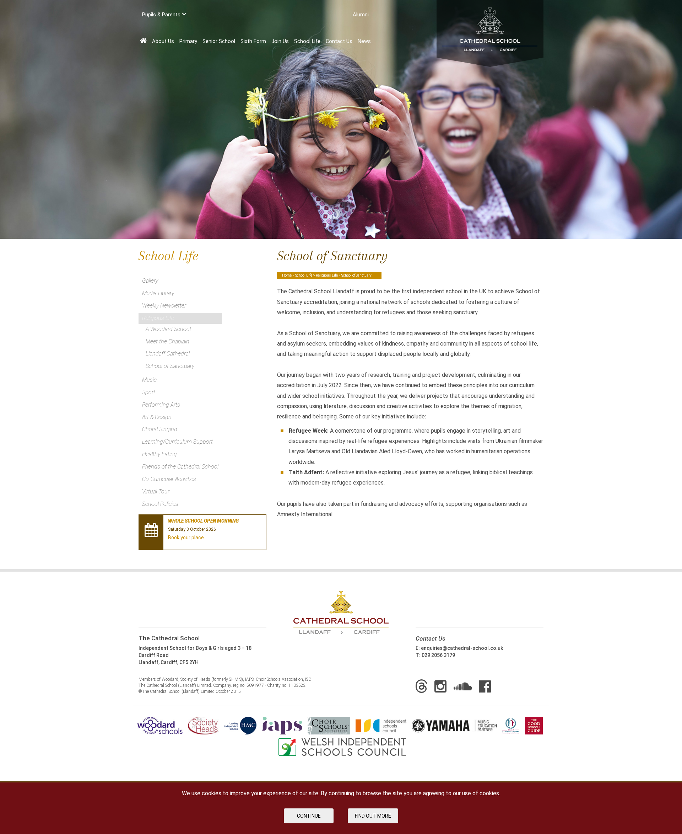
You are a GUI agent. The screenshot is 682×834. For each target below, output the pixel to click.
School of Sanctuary (170, 366)
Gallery (150, 280)
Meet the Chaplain (167, 341)
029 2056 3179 (438, 655)
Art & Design (157, 417)
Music (149, 379)
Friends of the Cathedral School (180, 466)
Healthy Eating (159, 454)
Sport (148, 392)
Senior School (218, 41)
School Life (307, 41)
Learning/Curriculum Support (177, 441)
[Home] (143, 41)
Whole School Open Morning (203, 521)
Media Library (158, 293)
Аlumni (361, 14)
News (364, 41)
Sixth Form (253, 41)
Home (287, 275)
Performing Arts (161, 404)
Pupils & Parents (162, 14)
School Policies (160, 504)
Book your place (186, 537)
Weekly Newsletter (164, 305)
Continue (309, 816)
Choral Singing (159, 429)
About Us (163, 41)
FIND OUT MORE (373, 816)
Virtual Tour (155, 491)
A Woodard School (168, 329)
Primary (188, 41)
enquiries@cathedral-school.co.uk (462, 648)
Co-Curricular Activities (169, 479)
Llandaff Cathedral (168, 353)
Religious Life (327, 275)
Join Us (280, 41)
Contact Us (339, 41)
